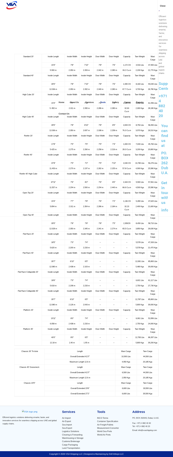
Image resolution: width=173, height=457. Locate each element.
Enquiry (140, 102)
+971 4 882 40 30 (144, 423)
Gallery (115, 102)
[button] (75, 102)
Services (89, 102)
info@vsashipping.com (147, 430)
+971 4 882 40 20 (163, 106)
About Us (74, 102)
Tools (103, 102)
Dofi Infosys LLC (116, 454)
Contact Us (64, 114)
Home (61, 102)
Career (127, 102)
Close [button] (163, 6)
